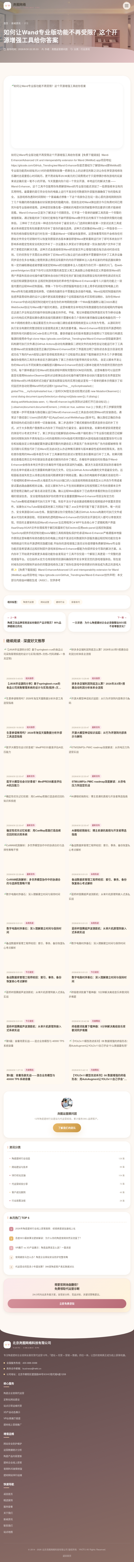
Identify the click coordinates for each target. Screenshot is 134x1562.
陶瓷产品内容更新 (13, 1456)
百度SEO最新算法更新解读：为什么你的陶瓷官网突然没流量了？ (48, 1238)
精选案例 (8, 1500)
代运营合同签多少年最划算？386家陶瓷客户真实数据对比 (44, 1266)
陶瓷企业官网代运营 (14, 1393)
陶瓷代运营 (28, 602)
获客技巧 (75, 602)
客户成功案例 (68, 1192)
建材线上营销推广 (13, 1424)
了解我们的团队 (67, 1127)
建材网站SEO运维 (13, 1475)
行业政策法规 (68, 1200)
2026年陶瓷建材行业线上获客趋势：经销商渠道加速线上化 (45, 1228)
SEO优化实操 (68, 1175)
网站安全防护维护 (13, 1443)
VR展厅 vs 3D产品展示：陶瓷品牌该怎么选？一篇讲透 (43, 1247)
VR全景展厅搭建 (12, 1418)
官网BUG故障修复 (13, 1468)
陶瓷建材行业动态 (68, 1158)
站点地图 (8, 1531)
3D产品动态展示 (12, 1412)
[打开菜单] (126, 6)
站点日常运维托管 (13, 1405)
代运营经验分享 (68, 1183)
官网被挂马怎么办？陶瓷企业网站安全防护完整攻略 (41, 1257)
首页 (6, 23)
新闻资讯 (16, 23)
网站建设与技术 (68, 1167)
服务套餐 (8, 1506)
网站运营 (45, 602)
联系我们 (8, 1525)
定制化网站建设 (12, 1399)
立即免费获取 (67, 1303)
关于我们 (8, 1512)
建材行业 (60, 602)
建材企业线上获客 (13, 1462)
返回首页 (8, 1494)
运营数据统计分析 (13, 1449)
